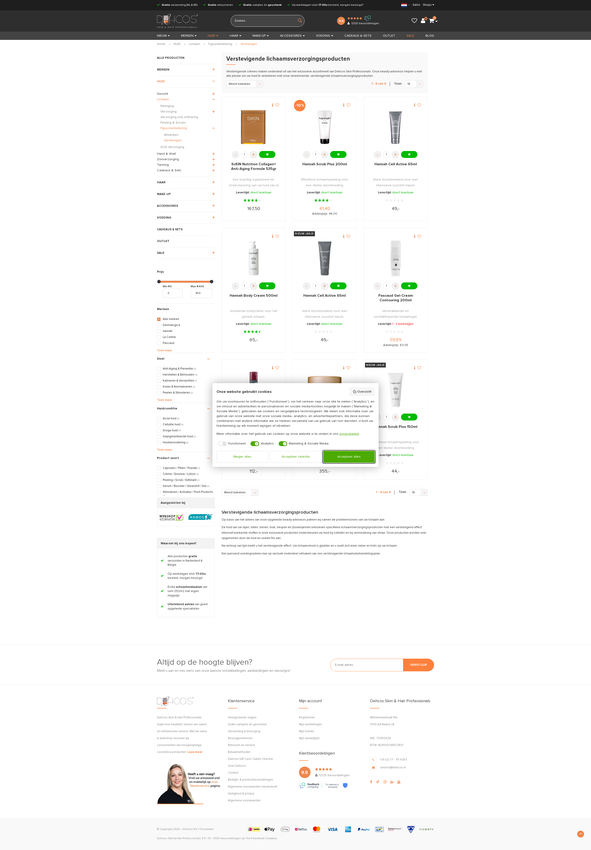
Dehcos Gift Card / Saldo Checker (250, 759)
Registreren (307, 717)
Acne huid (171, 418)
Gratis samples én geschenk (247, 724)
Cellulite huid (173, 424)
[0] (431, 21)
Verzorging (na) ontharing (179, 117)
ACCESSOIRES (291, 35)
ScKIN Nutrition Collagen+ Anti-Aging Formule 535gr (253, 166)
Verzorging (168, 111)
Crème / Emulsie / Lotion (181, 474)
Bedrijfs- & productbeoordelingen (250, 779)
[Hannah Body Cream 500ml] (254, 258)
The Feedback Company (261, 838)
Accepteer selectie (296, 456)
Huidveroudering (175, 442)
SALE (410, 35)
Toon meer (164, 350)
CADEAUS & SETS (357, 35)
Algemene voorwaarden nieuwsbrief (252, 786)
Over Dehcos (237, 765)
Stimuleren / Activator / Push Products (188, 494)
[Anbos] (200, 517)
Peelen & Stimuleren (178, 392)
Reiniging (167, 106)
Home (161, 44)
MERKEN (187, 35)
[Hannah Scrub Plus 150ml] (396, 390)
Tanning (163, 164)
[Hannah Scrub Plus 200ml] (325, 127)
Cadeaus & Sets (169, 170)
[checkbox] (231, 443)
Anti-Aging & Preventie (179, 368)
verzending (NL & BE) (180, 5)
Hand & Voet (166, 153)
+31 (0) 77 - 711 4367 (393, 759)
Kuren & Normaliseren (179, 386)
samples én (262, 5)
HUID (211, 35)
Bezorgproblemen (240, 738)
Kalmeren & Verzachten (180, 380)
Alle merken (171, 319)
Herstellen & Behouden (180, 374)
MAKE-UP (259, 35)
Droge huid (172, 430)
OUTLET (389, 35)
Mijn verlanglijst (309, 738)
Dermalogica (171, 325)
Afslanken (171, 134)
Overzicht (364, 391)
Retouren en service (241, 745)
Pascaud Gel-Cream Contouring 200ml (395, 298)
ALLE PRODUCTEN (170, 57)
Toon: (398, 83)
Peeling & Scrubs (173, 122)
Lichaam (194, 44)
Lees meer (194, 752)
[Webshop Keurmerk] (171, 517)
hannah (167, 331)
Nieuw (162, 35)
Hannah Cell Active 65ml (395, 164)
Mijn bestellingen (310, 724)
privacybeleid (349, 433)
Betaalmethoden (239, 752)
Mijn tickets (306, 731)
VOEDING (323, 35)
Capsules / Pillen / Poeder (181, 468)
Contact (233, 772)
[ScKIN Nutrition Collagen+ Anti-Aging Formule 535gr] (254, 127)
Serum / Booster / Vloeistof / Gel (186, 486)
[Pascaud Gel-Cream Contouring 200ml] (396, 258)
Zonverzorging (168, 159)
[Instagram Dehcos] (385, 782)
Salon (416, 4)
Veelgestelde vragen (242, 717)
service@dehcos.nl (393, 767)
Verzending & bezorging (244, 731)
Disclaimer (207, 829)
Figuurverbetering (220, 44)
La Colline (169, 337)
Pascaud (168, 343)
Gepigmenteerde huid (179, 436)
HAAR (234, 35)
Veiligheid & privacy (241, 793)
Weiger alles (242, 456)
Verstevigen (249, 44)
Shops (427, 4)
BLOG (429, 35)
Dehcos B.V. (190, 829)
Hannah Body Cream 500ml (253, 295)
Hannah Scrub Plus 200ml (324, 164)
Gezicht (162, 93)
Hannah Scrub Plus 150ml (395, 427)
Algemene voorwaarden (244, 800)
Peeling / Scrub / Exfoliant (181, 480)
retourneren (220, 5)
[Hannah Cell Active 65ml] (396, 127)
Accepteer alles (349, 456)
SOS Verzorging (172, 147)
